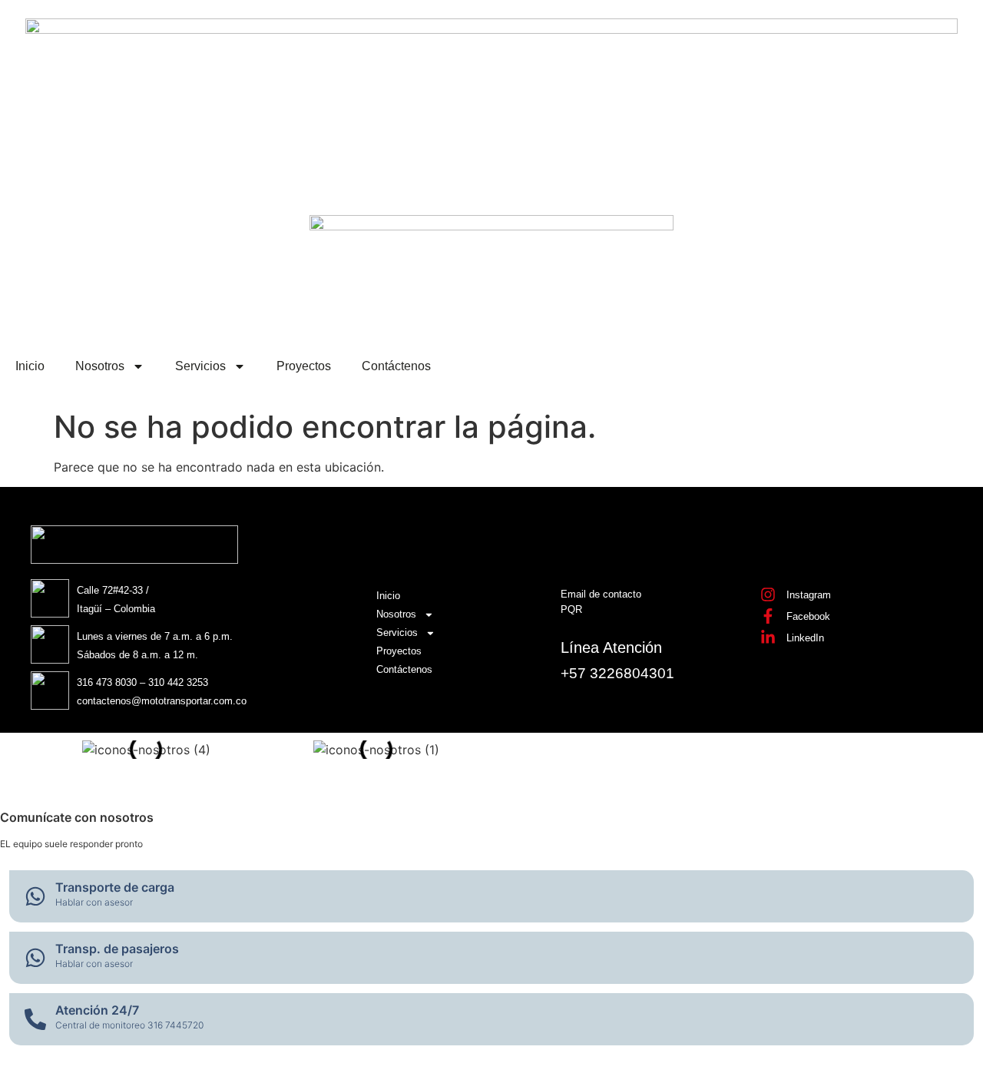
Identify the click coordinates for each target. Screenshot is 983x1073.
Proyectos (303, 366)
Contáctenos (396, 366)
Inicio (30, 366)
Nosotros (99, 366)
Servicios (200, 366)
